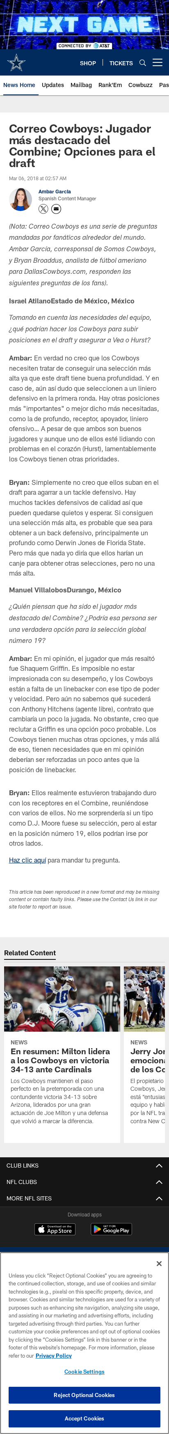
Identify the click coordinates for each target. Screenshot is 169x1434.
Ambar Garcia (55, 191)
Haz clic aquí (27, 860)
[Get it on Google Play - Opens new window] (111, 1233)
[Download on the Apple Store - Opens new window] (55, 1230)
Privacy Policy (54, 1355)
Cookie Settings (84, 1371)
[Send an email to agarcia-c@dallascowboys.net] (56, 209)
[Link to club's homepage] (16, 59)
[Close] (159, 1264)
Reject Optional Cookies (84, 1395)
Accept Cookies (85, 1418)
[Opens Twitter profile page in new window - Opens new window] (43, 209)
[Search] (142, 62)
